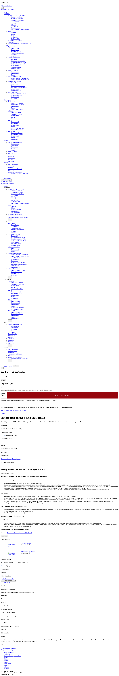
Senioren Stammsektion (14, 76)
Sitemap (6, 667)
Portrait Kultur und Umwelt (18, 93)
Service (6, 162)
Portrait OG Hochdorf (17, 103)
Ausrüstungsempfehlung (9, 648)
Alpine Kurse (15, 83)
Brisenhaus (11, 156)
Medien (13, 150)
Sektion (6, 45)
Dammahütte (11, 158)
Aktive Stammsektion (14, 70)
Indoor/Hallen (15, 37)
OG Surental (14, 26)
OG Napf (13, 23)
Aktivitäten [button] (7, 187)
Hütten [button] (6, 323)
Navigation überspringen (7, 9)
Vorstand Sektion (16, 51)
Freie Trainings (15, 89)
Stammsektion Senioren (17, 20)
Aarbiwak (10, 155)
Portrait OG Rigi (15, 122)
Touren (4, 366)
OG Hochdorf (15, 21)
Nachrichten (11, 167)
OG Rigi (13, 25)
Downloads (14, 119)
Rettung (13, 56)
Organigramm (15, 50)
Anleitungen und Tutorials (15, 172)
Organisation (11, 46)
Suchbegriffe (4, 377)
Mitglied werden (8, 654)
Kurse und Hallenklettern (15, 81)
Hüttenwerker (11, 153)
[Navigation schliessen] (2, 8)
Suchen (3, 380)
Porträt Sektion (15, 48)
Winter (13, 34)
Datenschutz (7, 663)
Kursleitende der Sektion (18, 86)
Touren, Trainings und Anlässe (16, 15)
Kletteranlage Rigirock (17, 128)
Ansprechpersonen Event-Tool (19, 173)
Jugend (13, 108)
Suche (6, 662)
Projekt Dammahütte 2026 (15, 142)
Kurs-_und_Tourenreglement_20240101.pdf (19, 533)
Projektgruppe (15, 144)
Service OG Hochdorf (17, 109)
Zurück (3, 413)
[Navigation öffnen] (17, 366)
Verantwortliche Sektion (17, 53)
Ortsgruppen (7, 100)
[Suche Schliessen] (2, 368)
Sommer (13, 32)
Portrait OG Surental (16, 133)
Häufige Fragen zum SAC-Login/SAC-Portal (13, 410)
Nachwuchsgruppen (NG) (18, 64)
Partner (6, 660)
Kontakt (6, 668)
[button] (9, 219)
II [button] (4, 605)
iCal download (6, 582)
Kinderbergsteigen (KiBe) (18, 61)
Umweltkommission (16, 95)
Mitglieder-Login (7, 180)
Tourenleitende (15, 73)
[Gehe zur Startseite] (6, 6)
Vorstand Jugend (15, 68)
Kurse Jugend (15, 65)
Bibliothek (14, 98)
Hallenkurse (14, 84)
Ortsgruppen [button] (7, 279)
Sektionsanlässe (15, 28)
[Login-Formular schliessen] (1, 387)
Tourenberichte (15, 139)
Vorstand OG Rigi (16, 123)
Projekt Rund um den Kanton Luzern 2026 (19, 43)
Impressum (7, 665)
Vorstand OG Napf (16, 114)
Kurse (9, 31)
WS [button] (8, 605)
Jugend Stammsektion (14, 57)
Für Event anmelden (8, 579)
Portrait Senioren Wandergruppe (20, 79)
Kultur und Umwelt (13, 92)
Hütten (6, 140)
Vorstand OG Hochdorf (17, 104)
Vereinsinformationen (17, 129)
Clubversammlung (13, 164)
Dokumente (14, 147)
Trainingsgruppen (16, 90)
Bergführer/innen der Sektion (19, 87)
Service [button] (6, 347)
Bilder (13, 148)
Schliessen (4, 536)
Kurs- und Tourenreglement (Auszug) (11, 459)
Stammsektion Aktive (17, 18)
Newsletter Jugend (16, 67)
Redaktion (14, 54)
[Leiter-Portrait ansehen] (12, 545)
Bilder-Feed (11, 42)
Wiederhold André (26, 543)
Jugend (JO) (14, 59)
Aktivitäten (7, 14)
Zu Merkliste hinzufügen (9, 580)
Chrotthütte (11, 161)
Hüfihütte (10, 159)
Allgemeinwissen (16, 36)
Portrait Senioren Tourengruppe (19, 78)
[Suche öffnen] (14, 366)
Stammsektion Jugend (17, 17)
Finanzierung (14, 145)
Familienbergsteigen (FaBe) (18, 62)
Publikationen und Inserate (15, 169)
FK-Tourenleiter (15, 39)
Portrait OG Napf (16, 112)
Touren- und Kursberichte (15, 40)
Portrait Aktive (15, 72)
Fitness (13, 75)
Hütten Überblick (12, 151)
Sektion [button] (6, 222)
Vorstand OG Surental (17, 134)
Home (6, 12)
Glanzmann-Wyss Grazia (28, 551)
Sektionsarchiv (15, 97)
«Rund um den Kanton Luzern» (20, 29)
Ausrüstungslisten (12, 165)
